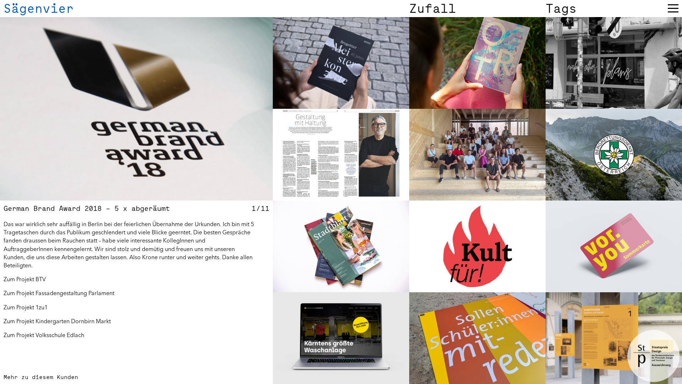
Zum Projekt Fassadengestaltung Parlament (59, 293)
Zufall (432, 8)
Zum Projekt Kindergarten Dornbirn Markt (57, 321)
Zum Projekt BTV (25, 279)
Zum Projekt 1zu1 (26, 307)
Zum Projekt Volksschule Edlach (44, 334)
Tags (561, 8)
